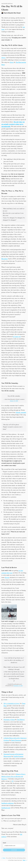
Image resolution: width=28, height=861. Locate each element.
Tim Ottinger (21, 719)
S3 (12, 781)
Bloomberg (4, 259)
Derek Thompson (16, 740)
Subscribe (14, 850)
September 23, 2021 (18, 685)
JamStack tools (5, 808)
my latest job (17, 336)
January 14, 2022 (14, 400)
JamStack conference (7, 803)
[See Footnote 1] (23, 73)
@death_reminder (21, 412)
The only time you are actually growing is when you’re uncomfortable (13, 124)
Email (4, 842)
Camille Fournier (18, 756)
